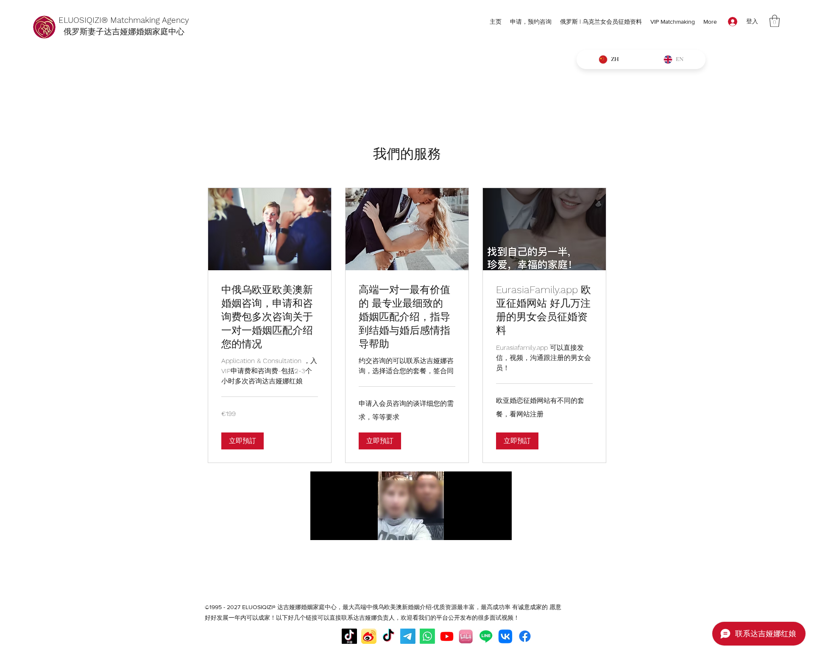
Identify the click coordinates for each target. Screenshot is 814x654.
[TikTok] (388, 636)
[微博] (368, 636)
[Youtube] (446, 636)
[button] (774, 21)
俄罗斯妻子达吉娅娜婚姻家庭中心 (121, 31)
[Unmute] (335, 528)
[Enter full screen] (500, 528)
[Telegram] (407, 636)
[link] (269, 317)
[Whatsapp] (427, 636)
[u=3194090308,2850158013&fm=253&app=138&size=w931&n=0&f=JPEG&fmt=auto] (466, 636)
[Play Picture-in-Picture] (485, 528)
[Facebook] (524, 636)
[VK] (505, 636)
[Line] (485, 636)
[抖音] (349, 636)
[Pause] (321, 528)
